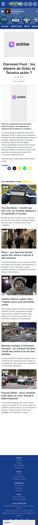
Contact (19, 460)
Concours (19, 490)
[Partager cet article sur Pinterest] (19, 169)
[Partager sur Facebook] (8, 169)
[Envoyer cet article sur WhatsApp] (24, 169)
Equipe (19, 463)
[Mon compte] (35, 4)
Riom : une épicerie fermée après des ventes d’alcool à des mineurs (17, 255)
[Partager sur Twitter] (14, 169)
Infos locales (19, 477)
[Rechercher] (30, 4)
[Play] (3, 11)
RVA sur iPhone (19, 497)
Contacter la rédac (19, 479)
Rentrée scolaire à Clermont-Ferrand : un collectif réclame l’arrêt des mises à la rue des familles (18, 350)
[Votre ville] (21, 4)
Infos (26, 26)
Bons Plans (16, 26)
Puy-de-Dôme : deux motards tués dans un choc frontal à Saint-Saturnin (18, 395)
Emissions (19, 488)
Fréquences (19, 468)
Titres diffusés (19, 465)
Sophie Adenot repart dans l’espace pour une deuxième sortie (18, 302)
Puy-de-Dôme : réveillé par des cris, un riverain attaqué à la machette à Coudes (19, 211)
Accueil (5, 26)
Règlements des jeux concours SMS (19, 511)
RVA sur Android (19, 499)
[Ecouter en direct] (26, 4)
